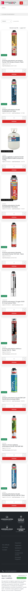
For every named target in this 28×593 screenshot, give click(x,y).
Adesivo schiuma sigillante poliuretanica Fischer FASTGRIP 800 (12, 445)
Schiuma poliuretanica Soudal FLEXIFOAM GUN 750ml (11, 110)
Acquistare (18, 543)
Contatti (4, 550)
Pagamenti (18, 545)
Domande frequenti (18, 558)
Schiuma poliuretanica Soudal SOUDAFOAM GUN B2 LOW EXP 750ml (13, 494)
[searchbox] (10, 23)
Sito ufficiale (5, 545)
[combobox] (6, 21)
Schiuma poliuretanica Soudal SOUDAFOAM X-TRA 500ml (11, 206)
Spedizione (18, 548)
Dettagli (13, 43)
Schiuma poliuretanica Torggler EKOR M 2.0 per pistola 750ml (13, 302)
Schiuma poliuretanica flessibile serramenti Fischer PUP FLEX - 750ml (13, 253)
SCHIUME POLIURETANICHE (8, 14)
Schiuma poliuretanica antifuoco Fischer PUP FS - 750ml (11, 349)
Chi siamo (5, 547)
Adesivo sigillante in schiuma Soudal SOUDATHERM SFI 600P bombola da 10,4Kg (12, 158)
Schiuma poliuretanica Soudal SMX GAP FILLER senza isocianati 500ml (13, 398)
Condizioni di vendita (19, 554)
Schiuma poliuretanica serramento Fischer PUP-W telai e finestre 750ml (12, 61)
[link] (8, 2)
